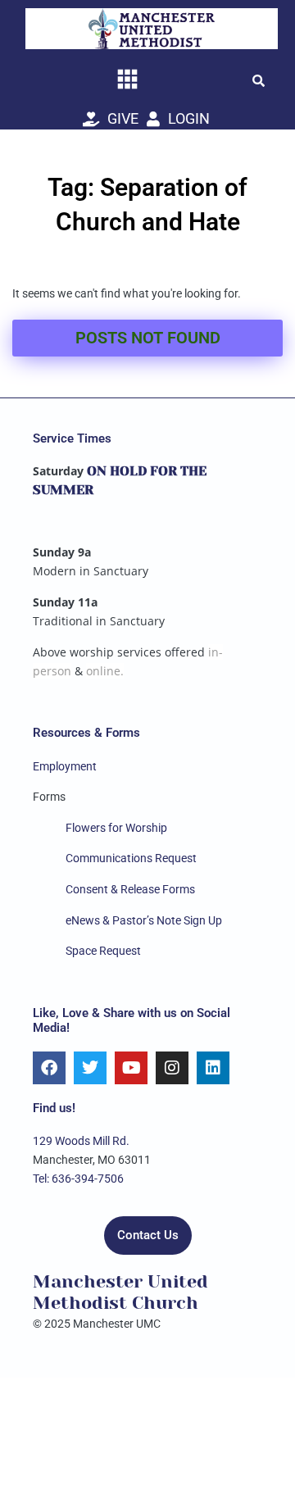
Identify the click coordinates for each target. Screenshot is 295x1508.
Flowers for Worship (116, 827)
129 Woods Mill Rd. (81, 1140)
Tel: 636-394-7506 (78, 1178)
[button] (258, 80)
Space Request (103, 950)
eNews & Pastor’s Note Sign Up (144, 920)
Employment (65, 766)
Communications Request (131, 858)
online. (105, 671)
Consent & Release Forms (130, 889)
